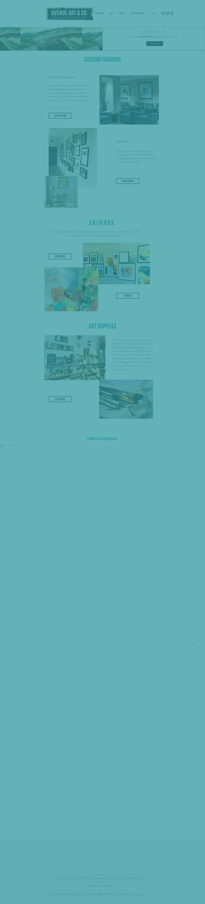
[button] (145, 423)
